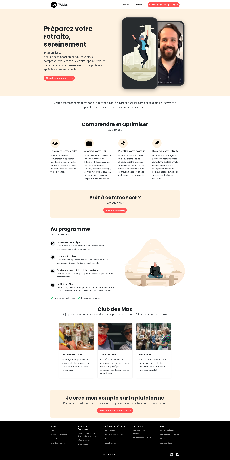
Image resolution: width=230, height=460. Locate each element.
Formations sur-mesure (139, 431)
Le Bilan (138, 4)
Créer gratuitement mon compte (115, 410)
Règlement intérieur (58, 434)
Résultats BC (110, 443)
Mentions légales (167, 430)
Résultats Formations (142, 437)
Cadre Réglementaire (114, 434)
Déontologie (110, 439)
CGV (52, 430)
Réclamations (166, 443)
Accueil (125, 4)
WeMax (62, 4)
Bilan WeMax (110, 430)
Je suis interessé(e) (115, 210)
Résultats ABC (84, 440)
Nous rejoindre (84, 444)
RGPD (162, 439)
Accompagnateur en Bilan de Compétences (87, 434)
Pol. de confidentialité (169, 434)
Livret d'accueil (56, 439)
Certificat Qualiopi (58, 443)
